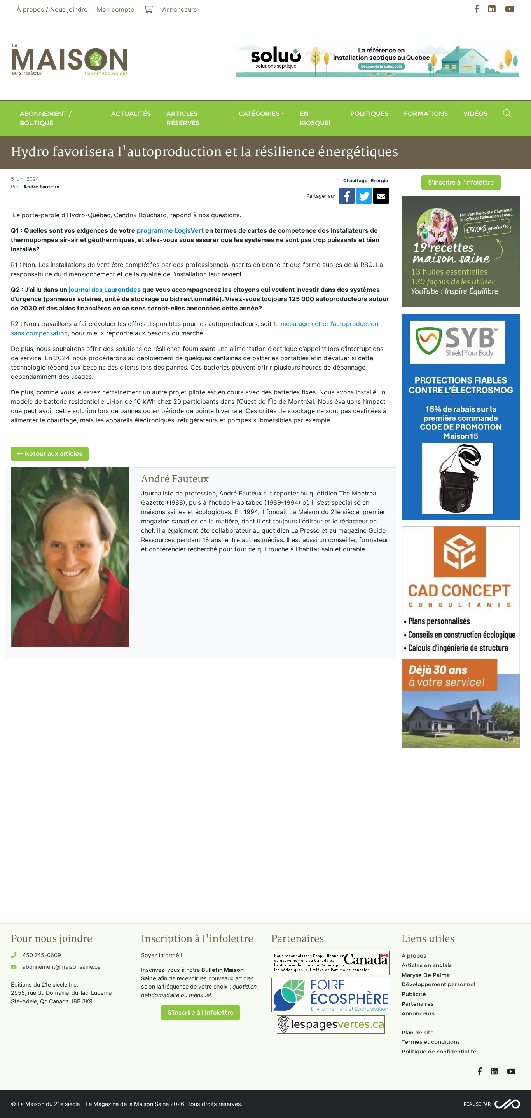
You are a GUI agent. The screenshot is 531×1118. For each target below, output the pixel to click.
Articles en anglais (427, 965)
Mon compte (115, 9)
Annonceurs (418, 1013)
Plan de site (418, 1032)
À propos (414, 955)
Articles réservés (182, 118)
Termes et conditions (431, 1041)
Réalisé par (477, 1104)
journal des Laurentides (105, 289)
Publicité (414, 994)
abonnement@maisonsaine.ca (62, 966)
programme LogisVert (170, 230)
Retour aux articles (52, 453)
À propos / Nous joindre (52, 9)
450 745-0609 (42, 955)
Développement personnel (438, 984)
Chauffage (355, 180)
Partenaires (417, 1003)
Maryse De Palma (426, 974)
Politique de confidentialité (439, 1051)
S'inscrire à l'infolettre (461, 182)
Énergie (379, 180)
